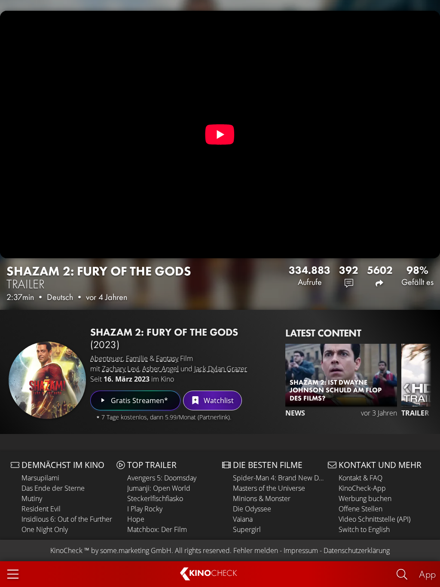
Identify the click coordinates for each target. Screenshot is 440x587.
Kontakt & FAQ (360, 478)
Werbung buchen (365, 498)
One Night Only (44, 529)
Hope (135, 519)
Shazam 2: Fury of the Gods (98, 277)
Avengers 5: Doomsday (161, 478)
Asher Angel (160, 368)
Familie (137, 358)
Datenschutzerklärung (357, 550)
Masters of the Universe (269, 488)
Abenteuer (106, 358)
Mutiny (31, 498)
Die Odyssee (252, 508)
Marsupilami (40, 478)
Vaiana (243, 519)
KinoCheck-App (362, 488)
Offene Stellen (360, 508)
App (427, 574)
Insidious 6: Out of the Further (66, 519)
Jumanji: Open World (158, 488)
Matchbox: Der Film (157, 529)
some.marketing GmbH (135, 550)
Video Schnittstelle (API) (374, 519)
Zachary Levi (120, 368)
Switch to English (364, 529)
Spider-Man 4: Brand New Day (278, 478)
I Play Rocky (144, 508)
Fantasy (167, 358)
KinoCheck (66, 550)
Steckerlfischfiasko (155, 498)
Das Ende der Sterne (53, 488)
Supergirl (247, 529)
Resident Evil (41, 508)
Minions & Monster (261, 498)
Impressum (301, 550)
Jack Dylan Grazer (220, 368)
